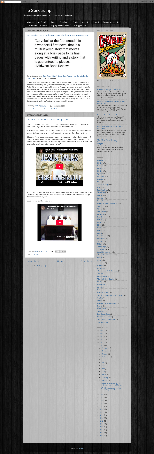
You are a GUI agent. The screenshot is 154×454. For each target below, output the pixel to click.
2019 (102, 397)
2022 (102, 342)
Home (60, 261)
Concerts (100, 230)
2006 (102, 436)
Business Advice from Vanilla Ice (108, 115)
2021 (102, 345)
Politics (99, 228)
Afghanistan (101, 212)
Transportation (102, 322)
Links (99, 290)
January (105, 380)
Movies (99, 171)
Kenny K (95, 22)
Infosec (99, 287)
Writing (99, 195)
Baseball (100, 198)
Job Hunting (101, 249)
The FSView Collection (105, 255)
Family (99, 257)
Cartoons (100, 265)
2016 (102, 406)
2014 (102, 412)
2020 (102, 394)
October (105, 354)
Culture (99, 220)
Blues (99, 225)
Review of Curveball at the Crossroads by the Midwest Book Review (57, 35)
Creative (100, 160)
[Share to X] (60, 106)
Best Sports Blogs (103, 314)
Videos (99, 209)
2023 (102, 339)
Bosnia (99, 306)
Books (53, 22)
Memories (100, 176)
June (104, 366)
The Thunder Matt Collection (107, 271)
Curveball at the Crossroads (37, 26)
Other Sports (101, 309)
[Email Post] (51, 106)
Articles (75, 22)
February (105, 378)
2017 (102, 403)
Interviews (101, 238)
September (106, 357)
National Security (103, 292)
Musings (100, 282)
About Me (30, 22)
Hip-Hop (100, 179)
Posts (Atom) (41, 266)
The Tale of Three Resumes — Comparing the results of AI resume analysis (110, 141)
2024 (102, 336)
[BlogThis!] (57, 106)
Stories (99, 300)
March (104, 375)
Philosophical (102, 276)
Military (99, 244)
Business (100, 214)
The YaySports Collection (106, 319)
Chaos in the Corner (104, 317)
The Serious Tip (37, 10)
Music (99, 163)
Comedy (85, 22)
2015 (102, 409)
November (105, 351)
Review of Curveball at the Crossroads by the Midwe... (111, 384)
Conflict (100, 298)
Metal (99, 222)
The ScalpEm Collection (105, 279)
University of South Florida (106, 303)
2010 (102, 424)
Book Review (102, 217)
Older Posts (86, 261)
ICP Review (101, 268)
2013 (102, 415)
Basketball (101, 284)
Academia (100, 263)
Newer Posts (33, 261)
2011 (102, 421)
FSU (98, 187)
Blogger (81, 448)
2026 (102, 330)
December (105, 348)
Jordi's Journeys (103, 184)
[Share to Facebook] (62, 106)
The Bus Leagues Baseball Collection (110, 295)
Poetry (99, 233)
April (103, 372)
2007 (102, 433)
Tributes (100, 273)
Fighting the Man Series (60, 26)
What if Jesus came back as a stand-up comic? (48, 119)
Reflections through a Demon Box (109, 90)
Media (55, 109)
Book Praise (64, 22)
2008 (102, 430)
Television (100, 311)
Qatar (99, 260)
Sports (99, 174)
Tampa (99, 241)
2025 (102, 333)
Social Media (101, 236)
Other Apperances (79, 26)
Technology (101, 247)
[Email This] (55, 106)
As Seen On (42, 22)
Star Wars (100, 206)
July (103, 363)
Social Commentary (104, 252)
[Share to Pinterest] (64, 106)
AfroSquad (101, 193)
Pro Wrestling (102, 190)
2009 (102, 427)
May (103, 369)
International (101, 201)
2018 (102, 400)
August (104, 360)
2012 (102, 418)
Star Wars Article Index (111, 22)
